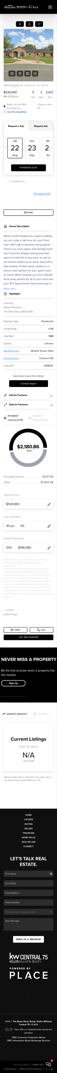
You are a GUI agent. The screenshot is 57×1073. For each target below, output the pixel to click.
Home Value (28, 837)
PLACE (34, 1024)
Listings (28, 819)
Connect (28, 846)
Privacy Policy (10, 1069)
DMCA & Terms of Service (31, 1069)
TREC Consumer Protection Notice (28, 1037)
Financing (28, 833)
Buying (29, 824)
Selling (28, 828)
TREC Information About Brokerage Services (28, 1040)
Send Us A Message (28, 939)
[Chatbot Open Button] (48, 1064)
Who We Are (28, 842)
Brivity (26, 1064)
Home (28, 815)
